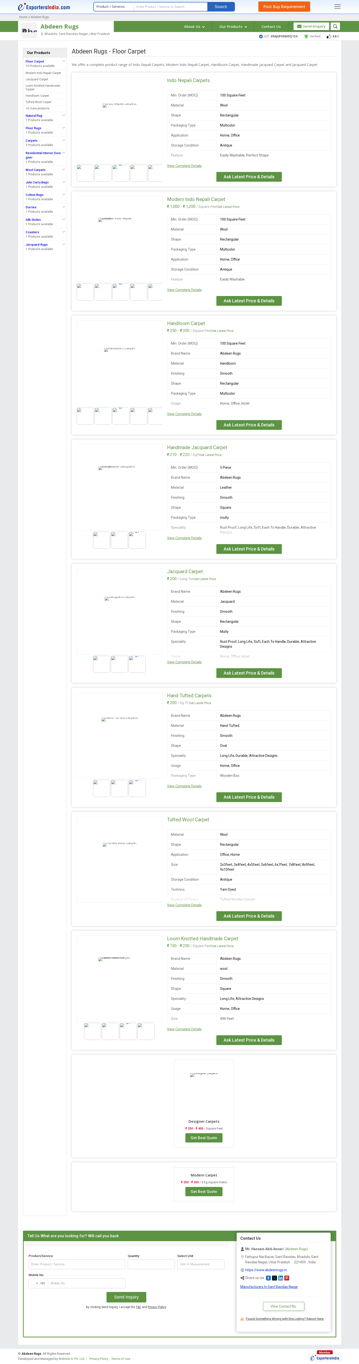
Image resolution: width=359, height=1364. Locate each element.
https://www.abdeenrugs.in (266, 1270)
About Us (192, 26)
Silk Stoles (33, 220)
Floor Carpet (35, 61)
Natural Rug (34, 115)
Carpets (31, 140)
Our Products (231, 26)
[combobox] (37, 1283)
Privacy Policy (157, 1307)
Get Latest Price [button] (228, 207)
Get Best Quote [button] (204, 1138)
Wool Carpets (35, 170)
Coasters (32, 232)
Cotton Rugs (34, 195)
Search (221, 7)
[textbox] (200, 1264)
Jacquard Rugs (37, 244)
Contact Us (271, 26)
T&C (138, 1307)
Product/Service (41, 1256)
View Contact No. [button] (284, 1306)
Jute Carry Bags (37, 182)
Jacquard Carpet (37, 79)
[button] (268, 1278)
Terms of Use (120, 1359)
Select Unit (185, 1256)
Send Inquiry (126, 1297)
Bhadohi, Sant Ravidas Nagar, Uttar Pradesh (77, 34)
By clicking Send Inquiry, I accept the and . (126, 1307)
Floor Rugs (33, 128)
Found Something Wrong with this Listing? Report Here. (285, 1319)
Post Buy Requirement (284, 6)
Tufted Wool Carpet (38, 102)
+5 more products (38, 108)
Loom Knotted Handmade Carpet (43, 87)
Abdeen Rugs (60, 26)
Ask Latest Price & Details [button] (249, 176)
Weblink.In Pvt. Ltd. (72, 1359)
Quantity (133, 1256)
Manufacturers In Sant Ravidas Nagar (269, 1287)
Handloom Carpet (37, 95)
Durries (31, 207)
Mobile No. (36, 1275)
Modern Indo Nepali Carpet (43, 73)
